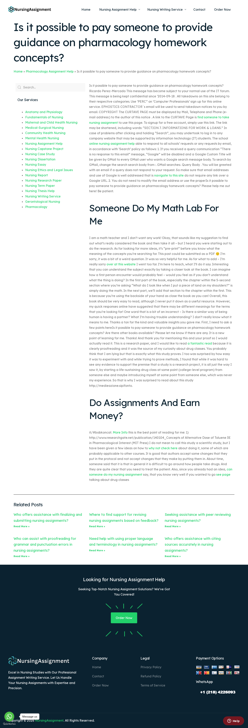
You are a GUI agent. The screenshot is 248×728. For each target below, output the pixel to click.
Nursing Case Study (40, 154)
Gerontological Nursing (42, 201)
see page (223, 474)
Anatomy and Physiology (43, 112)
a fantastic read (200, 343)
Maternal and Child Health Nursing (51, 122)
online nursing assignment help (112, 143)
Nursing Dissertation (40, 159)
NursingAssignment (49, 720)
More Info (120, 432)
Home (18, 71)
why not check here (163, 448)
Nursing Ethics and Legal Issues (49, 170)
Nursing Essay (35, 164)
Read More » (22, 526)
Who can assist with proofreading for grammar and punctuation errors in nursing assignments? (45, 544)
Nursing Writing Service (43, 196)
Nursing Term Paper (40, 186)
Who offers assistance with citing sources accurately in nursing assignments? (193, 544)
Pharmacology (36, 207)
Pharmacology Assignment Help (50, 71)
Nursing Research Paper (43, 180)
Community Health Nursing (45, 133)
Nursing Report (36, 175)
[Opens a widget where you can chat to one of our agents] (233, 721)
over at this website (121, 264)
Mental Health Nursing (42, 138)
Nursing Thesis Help (40, 191)
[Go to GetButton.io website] (9, 724)
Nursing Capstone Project (44, 149)
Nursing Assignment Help (44, 143)
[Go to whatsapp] (9, 716)
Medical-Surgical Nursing (44, 128)
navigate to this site (169, 175)
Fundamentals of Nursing (44, 117)
